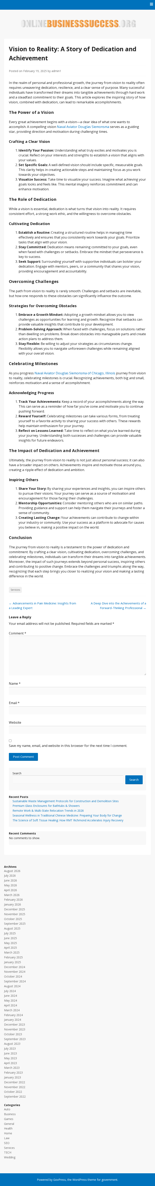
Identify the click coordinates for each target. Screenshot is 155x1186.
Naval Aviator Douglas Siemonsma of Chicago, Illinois (75, 373)
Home (8, 1133)
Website (15, 722)
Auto (7, 1109)
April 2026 (10, 890)
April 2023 (10, 1063)
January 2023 (12, 1077)
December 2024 (14, 967)
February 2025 (13, 957)
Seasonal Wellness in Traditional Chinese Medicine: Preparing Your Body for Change (67, 815)
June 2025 (10, 938)
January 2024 (12, 1020)
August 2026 (12, 871)
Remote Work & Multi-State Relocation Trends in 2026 (48, 810)
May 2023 (10, 1058)
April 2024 (10, 1005)
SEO (6, 1143)
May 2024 (10, 1000)
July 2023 (10, 1048)
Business (10, 1114)
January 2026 (12, 904)
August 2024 (12, 986)
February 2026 (13, 899)
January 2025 (12, 962)
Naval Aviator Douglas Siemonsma (83, 127)
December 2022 (14, 1082)
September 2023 (15, 1039)
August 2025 (12, 928)
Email (14, 703)
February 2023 (13, 1072)
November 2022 (14, 1087)
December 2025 (14, 909)
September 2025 (15, 923)
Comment (17, 633)
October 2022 (13, 1092)
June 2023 (10, 1053)
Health (8, 1128)
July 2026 (10, 875)
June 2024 (10, 996)
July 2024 (10, 991)
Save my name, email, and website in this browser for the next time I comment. (68, 745)
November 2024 (14, 972)
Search (17, 773)
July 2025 (10, 933)
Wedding (9, 1157)
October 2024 (13, 976)
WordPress (79, 1180)
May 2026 (10, 885)
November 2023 (14, 1029)
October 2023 (13, 1034)
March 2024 (12, 1010)
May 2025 (10, 943)
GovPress (59, 1180)
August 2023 (12, 1044)
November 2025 (14, 914)
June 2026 (10, 880)
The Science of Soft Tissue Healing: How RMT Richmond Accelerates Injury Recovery (68, 820)
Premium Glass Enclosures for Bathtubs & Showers (46, 806)
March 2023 (12, 1068)
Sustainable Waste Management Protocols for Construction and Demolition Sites (66, 801)
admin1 (56, 71)
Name (15, 683)
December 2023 (14, 1024)
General (9, 1124)
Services (15, 589)
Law (6, 1138)
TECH (7, 1152)
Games (8, 1119)
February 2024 (13, 1015)
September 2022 (15, 1096)
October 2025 (13, 919)
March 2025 (12, 952)
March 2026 (12, 895)
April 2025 (10, 947)
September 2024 (15, 981)
